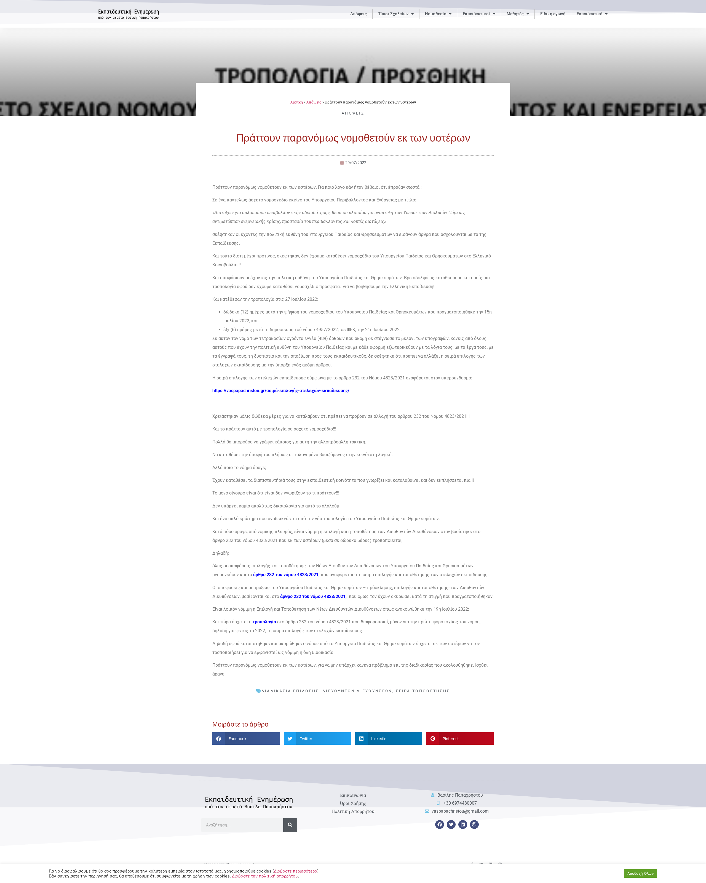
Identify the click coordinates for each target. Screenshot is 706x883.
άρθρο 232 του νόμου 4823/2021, (287, 574)
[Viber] (474, 824)
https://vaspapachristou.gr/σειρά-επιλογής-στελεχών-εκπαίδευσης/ (280, 390)
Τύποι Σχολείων (393, 13)
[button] (246, 738)
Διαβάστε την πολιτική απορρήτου (265, 876)
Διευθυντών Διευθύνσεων (357, 691)
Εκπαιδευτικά (589, 13)
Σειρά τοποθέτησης (423, 691)
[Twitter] (451, 824)
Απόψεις (358, 13)
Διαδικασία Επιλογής (290, 691)
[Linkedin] (462, 824)
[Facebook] (439, 824)
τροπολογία (264, 621)
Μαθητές (515, 13)
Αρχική (296, 102)
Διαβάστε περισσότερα (295, 871)
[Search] (290, 825)
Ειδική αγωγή (552, 13)
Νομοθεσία (435, 13)
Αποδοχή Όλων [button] (640, 873)
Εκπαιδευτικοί (476, 13)
